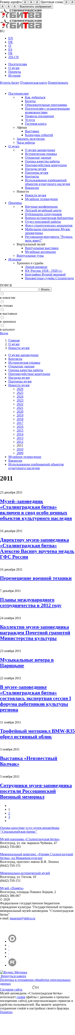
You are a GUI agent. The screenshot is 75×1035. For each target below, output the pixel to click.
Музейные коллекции (40, 252)
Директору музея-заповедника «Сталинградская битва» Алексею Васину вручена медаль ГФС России (37, 548)
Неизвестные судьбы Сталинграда (49, 278)
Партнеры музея (36, 172)
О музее (14, 68)
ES (10, 49)
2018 (20, 419)
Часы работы (26, 142)
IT (9, 46)
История (14, 75)
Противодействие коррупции (46, 165)
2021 (20, 408)
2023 (20, 400)
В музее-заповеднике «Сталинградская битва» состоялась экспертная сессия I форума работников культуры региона (35, 698)
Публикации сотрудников (43, 214)
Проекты (14, 71)
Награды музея (35, 169)
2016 (20, 426)
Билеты (30, 101)
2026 (20, 389)
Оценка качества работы (42, 161)
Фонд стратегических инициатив (48, 225)
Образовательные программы (46, 105)
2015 (20, 430)
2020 (20, 411)
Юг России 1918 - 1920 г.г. (43, 270)
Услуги (30, 120)
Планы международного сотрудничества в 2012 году (30, 602)
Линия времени (36, 267)
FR (10, 53)
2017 (20, 423)
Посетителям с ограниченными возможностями (47, 110)
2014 (20, 434)
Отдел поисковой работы (43, 221)
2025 (20, 392)
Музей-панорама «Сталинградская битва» (30, 839)
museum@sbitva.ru (22, 918)
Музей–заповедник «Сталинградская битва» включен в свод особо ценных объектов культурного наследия (36, 510)
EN (10, 38)
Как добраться (35, 97)
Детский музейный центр (43, 210)
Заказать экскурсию (31, 138)
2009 (20, 453)
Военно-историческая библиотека (49, 218)
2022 (20, 404)
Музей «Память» (12, 888)
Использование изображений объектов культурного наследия (47, 182)
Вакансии (32, 187)
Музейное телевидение (41, 199)
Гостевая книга (35, 123)
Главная (14, 340)
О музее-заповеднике (40, 150)
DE (10, 42)
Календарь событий (39, 135)
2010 (20, 449)
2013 (20, 438)
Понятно (6, 1012)
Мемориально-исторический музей (25, 873)
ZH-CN (13, 57)
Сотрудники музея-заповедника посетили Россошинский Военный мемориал (36, 791)
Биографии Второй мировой (45, 274)
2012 (20, 441)
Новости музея (35, 195)
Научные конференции (41, 206)
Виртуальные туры (30, 255)
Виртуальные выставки (42, 248)
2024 (20, 396)
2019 (20, 415)
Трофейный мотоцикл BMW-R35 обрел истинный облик (37, 733)
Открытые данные (38, 157)
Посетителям (17, 64)
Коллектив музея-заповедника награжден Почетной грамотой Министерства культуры (35, 632)
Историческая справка (41, 154)
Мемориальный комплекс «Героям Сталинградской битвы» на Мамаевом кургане (36, 856)
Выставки (32, 131)
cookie (21, 997)
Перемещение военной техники (36, 578)
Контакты (32, 176)
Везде (4, 333)
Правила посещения (39, 116)
